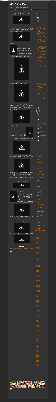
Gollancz (37, 242)
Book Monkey (38, 222)
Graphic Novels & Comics (25, 9)
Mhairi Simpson (38, 176)
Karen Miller (37, 321)
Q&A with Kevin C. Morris (39, 156)
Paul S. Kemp (37, 347)
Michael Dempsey (38, 340)
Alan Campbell (38, 267)
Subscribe (37, 15)
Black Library (37, 236)
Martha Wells (37, 336)
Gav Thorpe (37, 302)
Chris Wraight (37, 286)
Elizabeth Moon (38, 297)
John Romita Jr (13, 248)
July (37, 105)
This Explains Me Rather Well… (40, 71)
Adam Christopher (38, 265)
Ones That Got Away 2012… (40, 60)
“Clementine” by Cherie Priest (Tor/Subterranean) (40, 27)
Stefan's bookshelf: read (15, 379)
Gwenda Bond (38, 304)
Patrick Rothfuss (38, 346)
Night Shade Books (38, 248)
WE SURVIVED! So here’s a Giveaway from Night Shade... (41, 57)
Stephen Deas (38, 361)
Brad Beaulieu (38, 274)
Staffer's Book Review (39, 186)
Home (10, 9)
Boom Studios (38, 237)
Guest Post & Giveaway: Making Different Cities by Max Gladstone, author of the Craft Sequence (41, 226)
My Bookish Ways (39, 170)
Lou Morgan (37, 330)
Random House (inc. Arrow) (39, 254)
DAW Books (37, 238)
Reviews (13, 9)
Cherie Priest (37, 284)
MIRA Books (37, 247)
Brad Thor (37, 276)
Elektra (27, 247)
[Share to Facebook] (23, 246)
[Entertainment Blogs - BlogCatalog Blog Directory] (41, 231)
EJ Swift (37, 296)
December (38, 21)
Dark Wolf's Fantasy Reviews (40, 204)
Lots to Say (38, 182)
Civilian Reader (18, 4)
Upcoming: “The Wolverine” (40, 73)
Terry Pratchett (38, 365)
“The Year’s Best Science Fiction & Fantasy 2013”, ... (41, 64)
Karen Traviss (37, 322)
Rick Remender (28, 248)
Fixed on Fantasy (39, 217)
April (37, 108)
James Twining (38, 310)
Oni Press (37, 249)
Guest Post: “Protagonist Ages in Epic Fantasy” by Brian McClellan (42, 128)
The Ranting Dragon (39, 191)
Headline (37, 244)
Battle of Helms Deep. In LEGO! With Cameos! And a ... (41, 97)
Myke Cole (37, 341)
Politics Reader (38, 13)
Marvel (19, 248)
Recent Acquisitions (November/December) (40, 56)
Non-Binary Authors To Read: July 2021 (41, 184)
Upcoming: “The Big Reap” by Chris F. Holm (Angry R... (41, 90)
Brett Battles (37, 279)
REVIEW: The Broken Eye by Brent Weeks (41, 218)
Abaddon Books (38, 234)
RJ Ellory (37, 350)
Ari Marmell (37, 271)
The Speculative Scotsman (40, 196)
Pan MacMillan (38, 251)
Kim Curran (37, 327)
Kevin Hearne (37, 325)
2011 (37, 112)
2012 (37, 20)
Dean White (25, 247)
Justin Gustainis (38, 319)
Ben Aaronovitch (38, 272)
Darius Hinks (37, 292)
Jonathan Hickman (17, 248)
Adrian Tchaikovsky (38, 266)
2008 (37, 115)
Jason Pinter (37, 311)
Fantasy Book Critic (39, 161)
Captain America (15, 247)
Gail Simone (37, 301)
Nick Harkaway (38, 344)
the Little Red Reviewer (39, 181)
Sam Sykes (37, 357)
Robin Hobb (37, 355)
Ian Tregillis (37, 306)
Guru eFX (29, 247)
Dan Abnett (37, 289)
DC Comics (37, 239)
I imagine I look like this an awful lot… (41, 47)
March (38, 109)
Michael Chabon (38, 339)
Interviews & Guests (18, 9)
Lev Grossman (38, 329)
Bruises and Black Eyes (39, 215)
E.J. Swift (37, 295)
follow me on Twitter (44, 375)
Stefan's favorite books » (43, 391)
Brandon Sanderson (38, 277)
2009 (37, 114)
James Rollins (38, 309)
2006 (37, 117)
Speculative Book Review (40, 193)
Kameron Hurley (38, 320)
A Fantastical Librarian (39, 173)
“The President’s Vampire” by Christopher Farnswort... (40, 81)
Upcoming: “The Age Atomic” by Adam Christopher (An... (41, 28)
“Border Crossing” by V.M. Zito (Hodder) (41, 46)
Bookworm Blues (39, 164)
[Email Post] (19, 246)
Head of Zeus (37, 243)
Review (26, 248)
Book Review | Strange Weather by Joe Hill (41, 197)
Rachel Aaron (37, 351)
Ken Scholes (37, 324)
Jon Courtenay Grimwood (39, 317)
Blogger (31, 396)
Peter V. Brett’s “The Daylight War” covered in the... (41, 89)
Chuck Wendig (38, 287)
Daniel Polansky (38, 291)
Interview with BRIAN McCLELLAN (42, 131)
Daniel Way (20, 247)
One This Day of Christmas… (40, 40)
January (38, 111)
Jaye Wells (37, 312)
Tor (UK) (37, 256)
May (37, 107)
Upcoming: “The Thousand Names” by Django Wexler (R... (41, 72)
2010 (37, 113)
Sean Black (37, 360)
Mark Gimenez (38, 335)
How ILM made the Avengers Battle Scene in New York (41, 33)
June (37, 106)
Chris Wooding (38, 285)
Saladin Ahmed (38, 356)
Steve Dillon (31, 248)
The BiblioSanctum (39, 158)
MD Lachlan (37, 331)
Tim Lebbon (37, 366)
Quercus (37, 253)
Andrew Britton (38, 269)
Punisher (24, 248)
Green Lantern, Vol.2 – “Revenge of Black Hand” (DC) (41, 61)
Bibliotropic (38, 179)
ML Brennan (37, 332)
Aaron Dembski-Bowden (39, 264)
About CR (31, 9)
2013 (37, 19)
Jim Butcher (37, 314)
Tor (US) (37, 257)
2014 (37, 18)
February (38, 110)
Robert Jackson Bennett (39, 354)
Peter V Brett (37, 349)
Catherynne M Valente (38, 282)
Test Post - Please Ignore (39, 207)
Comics (18, 247)
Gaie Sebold (37, 299)
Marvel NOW (22, 248)
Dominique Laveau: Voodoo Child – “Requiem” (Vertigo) (41, 36)
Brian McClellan (38, 280)
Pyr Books (37, 252)
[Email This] (20, 246)
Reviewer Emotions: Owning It (40, 32)
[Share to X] (22, 246)
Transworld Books (38, 258)
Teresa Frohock (38, 364)
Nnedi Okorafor (38, 345)
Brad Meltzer (37, 275)
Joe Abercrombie (38, 315)
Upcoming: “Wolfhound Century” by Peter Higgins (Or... (41, 87)
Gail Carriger (37, 300)
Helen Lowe (37, 305)
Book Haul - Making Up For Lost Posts (40, 220)
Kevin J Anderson (38, 326)
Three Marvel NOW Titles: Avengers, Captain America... (41, 25)
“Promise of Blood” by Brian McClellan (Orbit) (43, 135)
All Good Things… (38, 202)
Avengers (13, 247)
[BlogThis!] (21, 246)
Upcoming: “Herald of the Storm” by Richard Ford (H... (41, 53)
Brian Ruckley (38, 281)
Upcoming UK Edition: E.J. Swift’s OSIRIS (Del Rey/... (40, 59)
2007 (37, 116)
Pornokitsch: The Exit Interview (40, 189)
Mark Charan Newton (38, 334)
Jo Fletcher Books (38, 246)
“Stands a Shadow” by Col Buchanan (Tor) (43, 139)
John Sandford (38, 316)
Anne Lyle (37, 270)
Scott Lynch (37, 359)
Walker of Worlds (39, 228)
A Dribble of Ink (38, 209)
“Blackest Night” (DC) (39, 31)
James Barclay (38, 307)
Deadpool (23, 247)
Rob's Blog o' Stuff (39, 167)
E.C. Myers (37, 294)
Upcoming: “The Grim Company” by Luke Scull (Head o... (41, 86)
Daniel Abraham (38, 290)
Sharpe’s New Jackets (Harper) (40, 65)
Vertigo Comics (38, 259)
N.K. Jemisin (37, 342)
